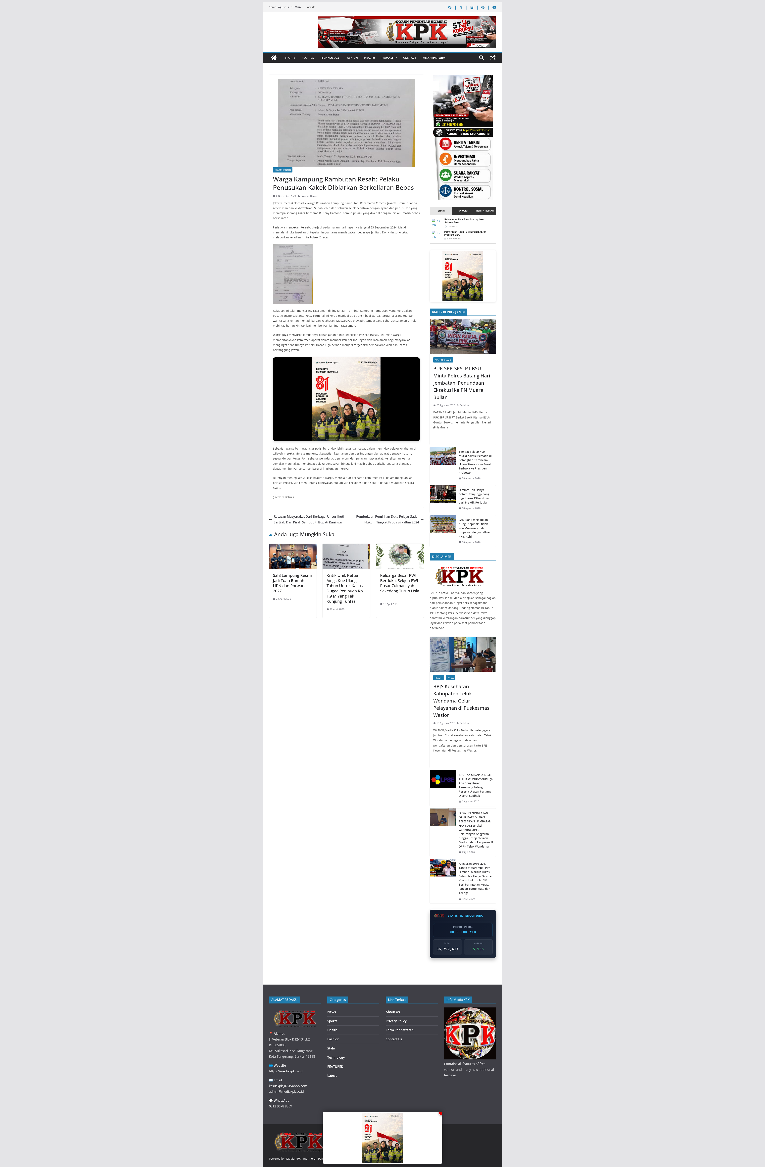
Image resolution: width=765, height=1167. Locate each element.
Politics (308, 58)
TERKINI (440, 211)
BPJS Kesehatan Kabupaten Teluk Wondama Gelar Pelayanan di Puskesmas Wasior (461, 700)
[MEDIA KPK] (459, 566)
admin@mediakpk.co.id (286, 1091)
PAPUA (450, 677)
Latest (332, 1075)
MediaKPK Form (434, 58)
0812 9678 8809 (280, 1106)
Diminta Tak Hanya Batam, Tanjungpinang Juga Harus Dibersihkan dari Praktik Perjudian (474, 496)
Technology (329, 58)
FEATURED (335, 1066)
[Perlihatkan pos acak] (493, 58)
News (331, 1012)
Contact (409, 58)
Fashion (352, 58)
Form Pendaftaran (400, 1030)
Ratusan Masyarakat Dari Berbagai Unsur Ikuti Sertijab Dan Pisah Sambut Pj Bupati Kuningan (309, 519)
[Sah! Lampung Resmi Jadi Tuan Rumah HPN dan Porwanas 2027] (293, 546)
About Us (393, 1012)
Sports (290, 58)
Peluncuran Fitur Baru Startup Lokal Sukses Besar (464, 221)
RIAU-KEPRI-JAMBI (443, 360)
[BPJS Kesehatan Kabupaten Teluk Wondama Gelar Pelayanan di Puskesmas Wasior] (463, 654)
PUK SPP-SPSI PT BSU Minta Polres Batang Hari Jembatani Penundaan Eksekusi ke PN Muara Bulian (461, 382)
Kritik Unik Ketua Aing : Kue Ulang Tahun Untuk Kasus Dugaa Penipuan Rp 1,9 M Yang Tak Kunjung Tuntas (345, 588)
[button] (395, 58)
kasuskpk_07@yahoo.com (288, 1086)
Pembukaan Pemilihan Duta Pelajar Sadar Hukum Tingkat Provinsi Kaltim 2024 (387, 519)
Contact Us (394, 1039)
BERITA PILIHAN (485, 211)
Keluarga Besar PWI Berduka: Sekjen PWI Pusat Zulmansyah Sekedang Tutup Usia (399, 586)
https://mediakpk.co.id (286, 1071)
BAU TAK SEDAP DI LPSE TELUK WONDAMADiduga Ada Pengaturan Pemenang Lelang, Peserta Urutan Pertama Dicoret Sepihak (476, 785)
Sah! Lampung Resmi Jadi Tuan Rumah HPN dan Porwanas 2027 (292, 583)
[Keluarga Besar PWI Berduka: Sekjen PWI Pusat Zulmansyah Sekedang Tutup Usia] (400, 546)
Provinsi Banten (309, 196)
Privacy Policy (396, 1021)
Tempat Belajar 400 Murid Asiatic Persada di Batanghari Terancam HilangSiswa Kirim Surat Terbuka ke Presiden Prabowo (475, 462)
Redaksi (387, 58)
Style (331, 1048)
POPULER (463, 211)
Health (369, 58)
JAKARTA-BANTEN (283, 170)
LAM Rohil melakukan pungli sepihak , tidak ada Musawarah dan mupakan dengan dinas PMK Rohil (475, 528)
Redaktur (465, 405)
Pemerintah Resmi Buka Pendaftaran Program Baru (465, 233)
